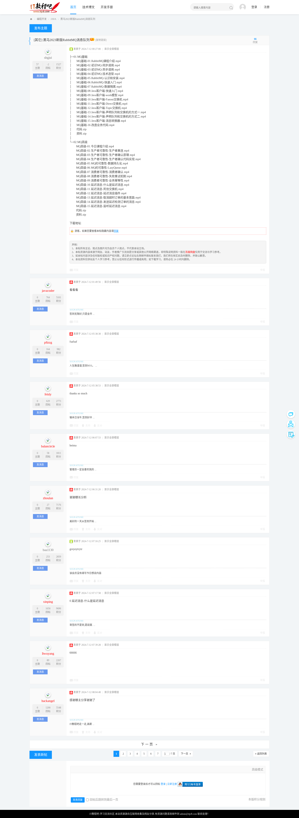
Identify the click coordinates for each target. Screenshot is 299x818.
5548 (58, 707)
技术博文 (88, 7)
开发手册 (107, 7)
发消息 (40, 76)
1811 (58, 453)
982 (58, 349)
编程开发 (42, 19)
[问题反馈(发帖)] (291, 434)
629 (48, 401)
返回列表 (262, 753)
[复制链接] (101, 40)
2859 (58, 556)
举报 (262, 270)
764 (48, 297)
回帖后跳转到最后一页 (104, 799)
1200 (48, 707)
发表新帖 (40, 754)
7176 (58, 504)
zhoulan (48, 498)
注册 (267, 7)
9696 (58, 608)
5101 (58, 297)
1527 (58, 64)
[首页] (31, 19)
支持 (87, 425)
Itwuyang (48, 653)
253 (48, 556)
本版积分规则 (256, 799)
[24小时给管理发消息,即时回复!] (291, 414)
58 (48, 453)
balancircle (48, 446)
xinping (48, 601)
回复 (116, 231)
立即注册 (172, 784)
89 (48, 660)
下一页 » (149, 744)
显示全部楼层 (111, 49)
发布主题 (40, 28)
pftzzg (48, 342)
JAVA (53, 19)
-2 (48, 64)
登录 (254, 7)
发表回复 (78, 799)
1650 (48, 608)
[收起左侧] (29, 40)
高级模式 (257, 769)
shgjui (48, 57)
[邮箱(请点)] (291, 424)
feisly (48, 394)
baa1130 (48, 550)
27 (48, 504)
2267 (58, 660)
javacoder (48, 290)
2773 (58, 401)
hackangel (48, 701)
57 (37, 64)
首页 (73, 7)
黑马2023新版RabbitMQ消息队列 (77, 19)
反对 (99, 425)
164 (48, 349)
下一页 (184, 753)
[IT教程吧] (44, 7)
